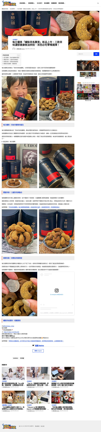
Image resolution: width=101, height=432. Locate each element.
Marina (15, 358)
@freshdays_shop (8, 326)
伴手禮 (22, 358)
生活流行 (12, 9)
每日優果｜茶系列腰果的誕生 (11, 57)
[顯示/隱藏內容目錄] (17, 55)
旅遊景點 (4, 405)
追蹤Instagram (38, 350)
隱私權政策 (37, 426)
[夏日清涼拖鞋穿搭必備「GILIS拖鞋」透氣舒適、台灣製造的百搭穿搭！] (13, 373)
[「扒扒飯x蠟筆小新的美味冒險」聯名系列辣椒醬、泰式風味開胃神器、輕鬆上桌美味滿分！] (62, 397)
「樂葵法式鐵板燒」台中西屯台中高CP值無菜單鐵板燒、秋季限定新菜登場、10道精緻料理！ (36, 341)
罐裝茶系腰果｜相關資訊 (10, 63)
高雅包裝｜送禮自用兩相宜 (11, 61)
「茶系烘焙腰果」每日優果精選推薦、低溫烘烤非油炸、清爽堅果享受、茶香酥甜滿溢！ (34, 207)
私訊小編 (42, 426)
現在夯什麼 (5, 9)
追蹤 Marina (39, 346)
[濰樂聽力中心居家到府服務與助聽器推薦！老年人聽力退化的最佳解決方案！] (62, 373)
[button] (98, 3)
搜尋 (96, 54)
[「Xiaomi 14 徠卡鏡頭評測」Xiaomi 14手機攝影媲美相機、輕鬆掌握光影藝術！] (38, 397)
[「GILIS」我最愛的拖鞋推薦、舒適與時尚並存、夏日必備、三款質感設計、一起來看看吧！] (38, 373)
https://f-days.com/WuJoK (11, 332)
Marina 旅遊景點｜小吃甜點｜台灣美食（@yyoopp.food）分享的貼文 (56, 312)
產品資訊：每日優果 (9, 141)
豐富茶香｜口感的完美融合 (11, 59)
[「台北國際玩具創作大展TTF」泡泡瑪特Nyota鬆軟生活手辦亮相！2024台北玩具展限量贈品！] (13, 397)
